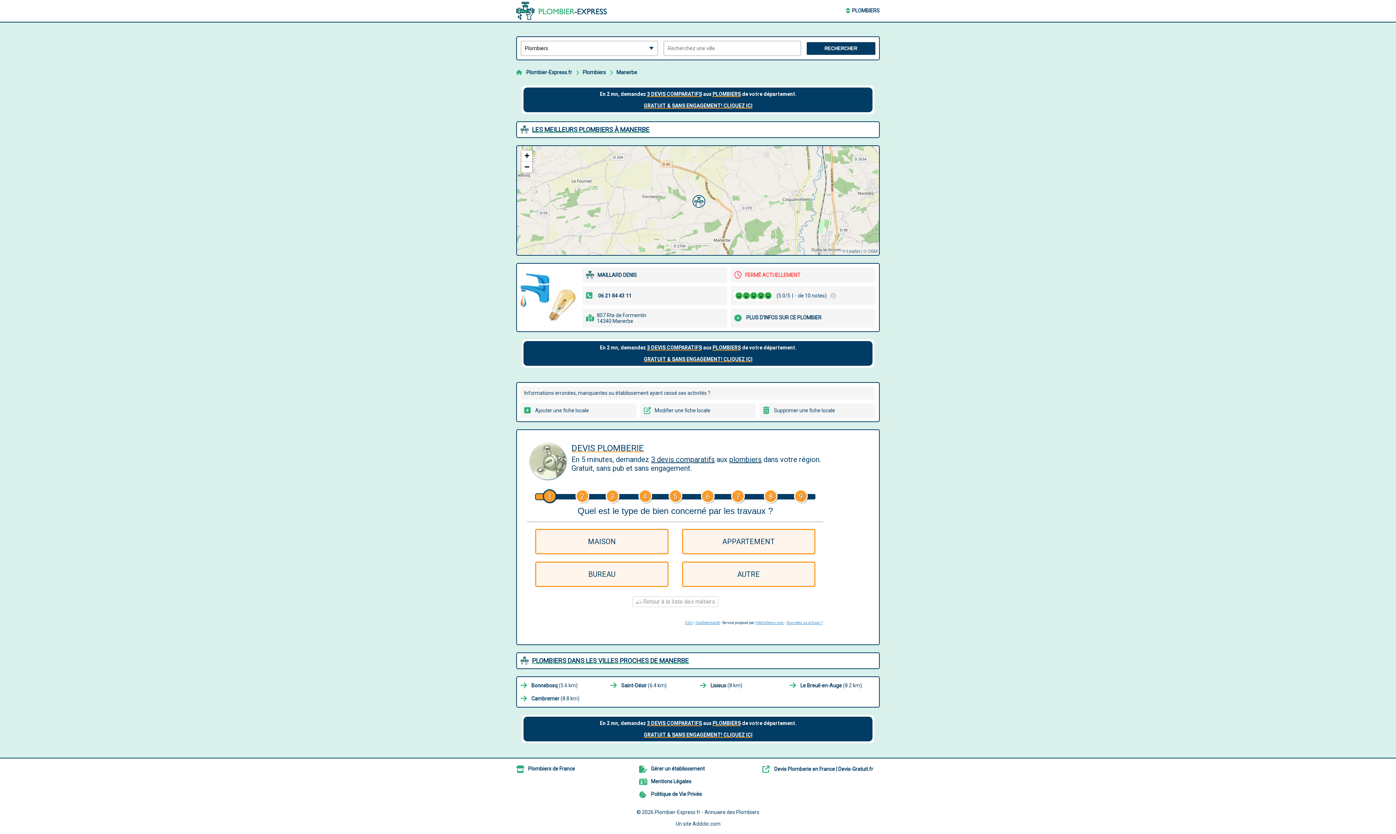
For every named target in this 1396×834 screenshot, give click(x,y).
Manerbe (627, 72)
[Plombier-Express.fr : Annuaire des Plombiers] (561, 11)
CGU (689, 623)
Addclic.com (707, 824)
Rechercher (841, 48)
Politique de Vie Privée (676, 794)
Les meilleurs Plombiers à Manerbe (591, 129)
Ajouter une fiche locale (562, 410)
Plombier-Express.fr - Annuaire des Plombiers (707, 812)
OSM (873, 251)
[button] (698, 200)
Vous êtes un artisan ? (804, 623)
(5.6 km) (554, 685)
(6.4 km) (644, 685)
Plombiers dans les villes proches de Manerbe (610, 660)
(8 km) (726, 685)
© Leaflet (851, 251)
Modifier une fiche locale (682, 410)
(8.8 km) (555, 698)
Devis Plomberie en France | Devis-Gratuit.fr (823, 769)
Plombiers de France (551, 769)
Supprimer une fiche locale (804, 410)
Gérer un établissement (678, 769)
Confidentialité (707, 623)
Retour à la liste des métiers (678, 601)
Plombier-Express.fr (549, 72)
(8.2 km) (831, 685)
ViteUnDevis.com (769, 623)
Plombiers (866, 10)
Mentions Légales (671, 781)
